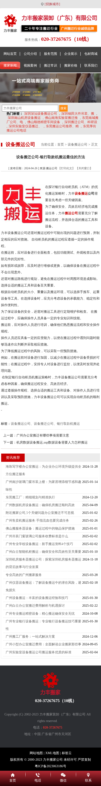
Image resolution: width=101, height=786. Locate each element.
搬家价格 (70, 65)
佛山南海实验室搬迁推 (61, 118)
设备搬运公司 (77, 144)
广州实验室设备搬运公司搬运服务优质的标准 (38, 652)
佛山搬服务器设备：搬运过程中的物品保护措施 (40, 528)
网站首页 (10, 54)
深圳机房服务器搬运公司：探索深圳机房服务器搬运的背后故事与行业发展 (43, 563)
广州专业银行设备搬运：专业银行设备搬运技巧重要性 (43, 625)
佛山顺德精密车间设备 (43, 122)
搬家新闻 (10, 65)
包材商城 (90, 54)
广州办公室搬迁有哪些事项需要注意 (42, 435)
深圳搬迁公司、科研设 (80, 122)
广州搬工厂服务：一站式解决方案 (30, 636)
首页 (60, 144)
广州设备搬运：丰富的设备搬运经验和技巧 (37, 598)
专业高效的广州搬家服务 (24, 575)
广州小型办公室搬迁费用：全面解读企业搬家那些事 (43, 644)
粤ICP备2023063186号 (50, 766)
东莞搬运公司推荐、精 (62, 126)
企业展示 (70, 54)
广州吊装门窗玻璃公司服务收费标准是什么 (37, 536)
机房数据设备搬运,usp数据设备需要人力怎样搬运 (52, 442)
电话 (38, 774)
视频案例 (30, 65)
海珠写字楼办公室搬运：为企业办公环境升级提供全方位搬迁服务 (43, 470)
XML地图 (52, 753)
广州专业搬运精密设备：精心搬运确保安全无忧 (40, 613)
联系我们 (90, 65)
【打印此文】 (66, 168)
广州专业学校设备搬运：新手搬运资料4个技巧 (39, 544)
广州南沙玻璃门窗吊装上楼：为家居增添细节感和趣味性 (43, 485)
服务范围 (50, 54)
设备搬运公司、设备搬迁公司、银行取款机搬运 (45, 423)
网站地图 (36, 753)
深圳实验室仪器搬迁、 (25, 126)
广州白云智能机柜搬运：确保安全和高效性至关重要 (43, 551)
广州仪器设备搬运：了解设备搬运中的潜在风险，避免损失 (43, 586)
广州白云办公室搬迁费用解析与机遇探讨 (35, 605)
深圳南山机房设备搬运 (24, 118)
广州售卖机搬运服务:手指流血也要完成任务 (37, 520)
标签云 (67, 753)
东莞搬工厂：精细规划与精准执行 (30, 497)
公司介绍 (30, 54)
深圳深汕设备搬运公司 (40, 113)
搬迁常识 (50, 65)
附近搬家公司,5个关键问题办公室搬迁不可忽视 (40, 513)
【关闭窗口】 (84, 168)
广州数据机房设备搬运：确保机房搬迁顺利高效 (40, 505)
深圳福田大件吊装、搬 (77, 113)
